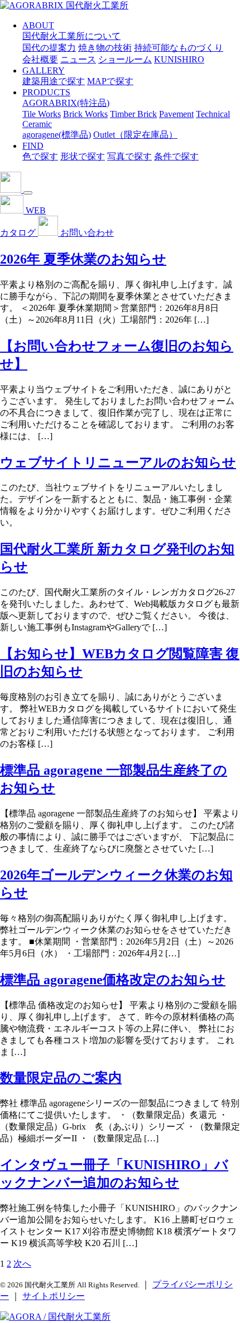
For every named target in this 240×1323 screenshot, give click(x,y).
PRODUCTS (46, 92)
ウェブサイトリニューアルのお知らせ (118, 462)
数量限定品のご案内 (61, 1078)
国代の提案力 (49, 47)
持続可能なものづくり (178, 47)
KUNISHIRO (179, 59)
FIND (33, 145)
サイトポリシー (53, 1296)
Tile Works (41, 114)
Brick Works (85, 114)
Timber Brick (133, 114)
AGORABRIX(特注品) (65, 103)
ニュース (78, 59)
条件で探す (176, 156)
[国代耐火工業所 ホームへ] (55, 1316)
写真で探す (129, 156)
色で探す (40, 156)
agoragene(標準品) (56, 134)
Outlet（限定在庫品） (135, 134)
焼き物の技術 (105, 47)
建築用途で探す (53, 81)
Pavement (176, 114)
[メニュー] (27, 192)
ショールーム (125, 59)
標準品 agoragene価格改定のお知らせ (112, 979)
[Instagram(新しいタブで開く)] (11, 189)
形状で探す (82, 156)
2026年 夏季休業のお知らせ (83, 259)
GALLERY (43, 70)
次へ (22, 1263)
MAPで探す (110, 81)
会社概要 (40, 59)
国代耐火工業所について (71, 36)
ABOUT (38, 25)
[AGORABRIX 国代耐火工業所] (64, 5)
